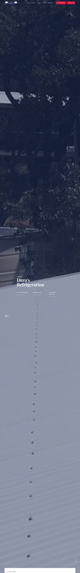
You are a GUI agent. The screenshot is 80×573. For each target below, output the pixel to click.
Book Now (70, 2)
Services (39, 2)
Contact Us (50, 2)
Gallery (44, 2)
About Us (34, 2)
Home (28, 2)
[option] (40, 286)
